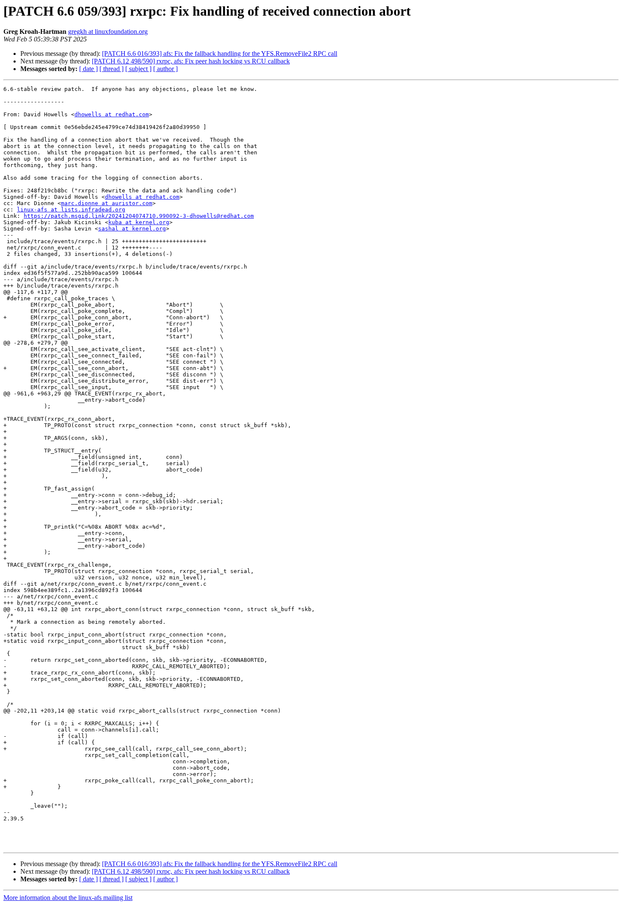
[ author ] (165, 68)
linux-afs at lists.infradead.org (71, 209)
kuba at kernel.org (138, 222)
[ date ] (88, 68)
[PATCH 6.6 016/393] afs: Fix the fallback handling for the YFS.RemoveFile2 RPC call (219, 53)
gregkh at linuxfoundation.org (108, 31)
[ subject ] (138, 68)
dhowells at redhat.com (111, 114)
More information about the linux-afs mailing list (67, 897)
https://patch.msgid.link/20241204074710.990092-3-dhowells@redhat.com (139, 216)
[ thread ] (111, 68)
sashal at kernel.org (132, 228)
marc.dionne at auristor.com (106, 203)
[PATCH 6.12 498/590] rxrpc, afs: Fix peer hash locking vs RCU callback (191, 61)
